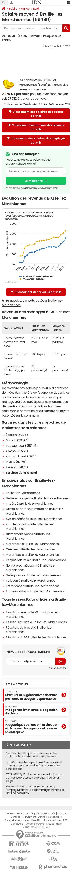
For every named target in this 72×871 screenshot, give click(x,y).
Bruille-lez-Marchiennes (23, 492)
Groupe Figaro (54, 824)
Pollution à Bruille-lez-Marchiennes (30, 580)
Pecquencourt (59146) (22, 445)
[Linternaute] (19, 851)
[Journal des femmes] (19, 843)
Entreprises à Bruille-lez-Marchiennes (32, 585)
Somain (35, 36)
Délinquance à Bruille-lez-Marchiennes (33, 575)
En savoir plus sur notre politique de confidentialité (32, 188)
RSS (65, 820)
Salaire (13, 8)
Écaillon (22, 36)
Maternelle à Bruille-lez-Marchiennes (32, 543)
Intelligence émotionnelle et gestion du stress (31, 710)
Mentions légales (35, 824)
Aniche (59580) (17, 451)
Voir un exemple (57, 668)
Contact (15, 817)
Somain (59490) (17, 440)
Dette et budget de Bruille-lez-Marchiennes (37, 498)
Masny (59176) (16, 461)
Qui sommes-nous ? (17, 813)
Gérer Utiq (36, 820)
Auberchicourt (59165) (22, 456)
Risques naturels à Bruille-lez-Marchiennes (36, 559)
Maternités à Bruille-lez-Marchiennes (32, 554)
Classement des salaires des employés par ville (38, 140)
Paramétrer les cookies (17, 820)
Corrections (17, 824)
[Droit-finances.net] (53, 851)
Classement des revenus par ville (38, 292)
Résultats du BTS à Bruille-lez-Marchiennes (36, 637)
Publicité (61, 813)
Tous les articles (52, 820)
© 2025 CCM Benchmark (36, 827)
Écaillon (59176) (17, 434)
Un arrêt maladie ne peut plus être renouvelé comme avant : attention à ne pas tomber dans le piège (34, 765)
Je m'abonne (34, 180)
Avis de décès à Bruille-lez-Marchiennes (34, 518)
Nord (36, 8)
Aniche (6, 40)
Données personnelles (50, 817)
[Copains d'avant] (19, 859)
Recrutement (29, 817)
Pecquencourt (52, 36)
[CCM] (53, 843)
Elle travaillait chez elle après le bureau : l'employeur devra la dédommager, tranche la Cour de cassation (35, 789)
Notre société (48, 813)
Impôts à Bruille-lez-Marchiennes (29, 503)
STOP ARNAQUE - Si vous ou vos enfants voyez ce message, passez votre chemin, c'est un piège (35, 777)
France (25, 8)
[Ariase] (19, 867)
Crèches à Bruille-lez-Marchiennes (30, 549)
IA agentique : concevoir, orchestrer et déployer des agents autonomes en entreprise (31, 726)
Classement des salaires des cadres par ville (38, 113)
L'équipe (35, 813)
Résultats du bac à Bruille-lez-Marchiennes (36, 622)
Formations (17, 684)
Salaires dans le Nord (21, 472)
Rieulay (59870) (17, 467)
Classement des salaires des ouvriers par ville (38, 127)
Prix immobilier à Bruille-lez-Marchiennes (35, 591)
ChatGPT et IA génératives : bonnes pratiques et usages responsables (31, 695)
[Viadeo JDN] (53, 859)
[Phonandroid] (53, 866)
